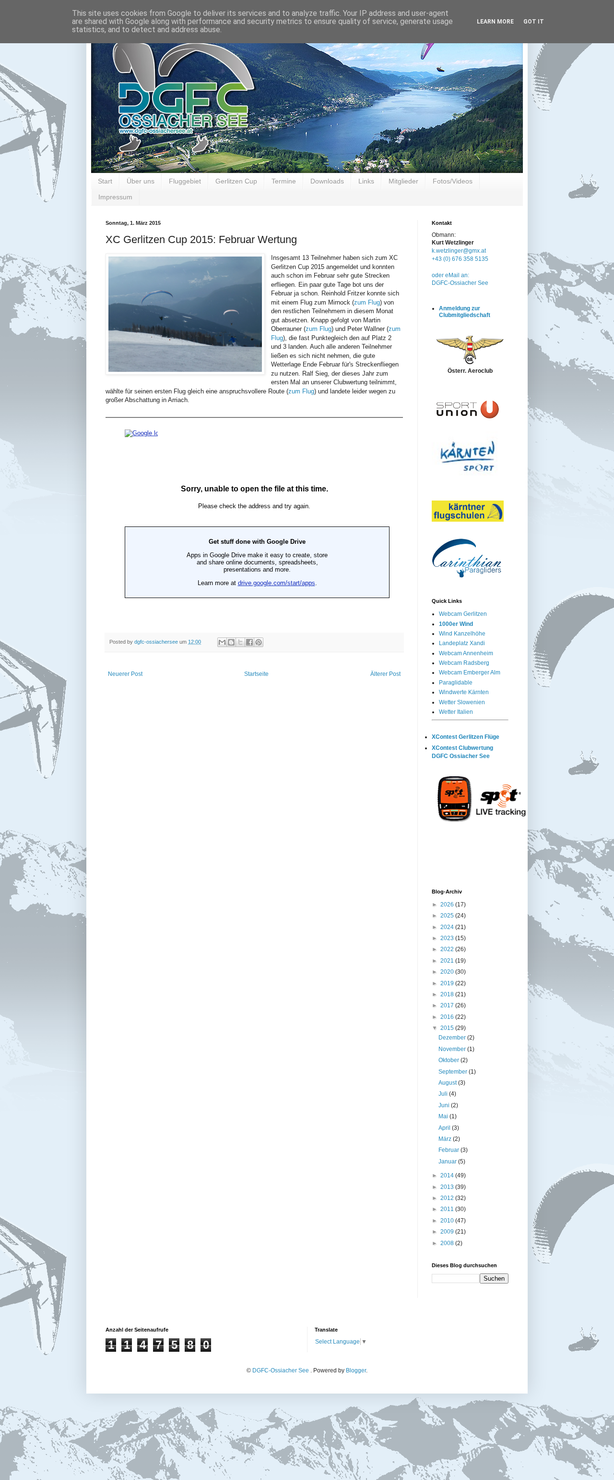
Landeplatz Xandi (462, 643)
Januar (448, 1161)
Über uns (140, 181)
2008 (447, 1243)
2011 (447, 1209)
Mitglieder (403, 181)
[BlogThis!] (231, 642)
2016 (447, 1017)
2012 (447, 1198)
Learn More (495, 21)
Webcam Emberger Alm (469, 672)
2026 (447, 904)
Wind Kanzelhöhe (462, 633)
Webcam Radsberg (464, 663)
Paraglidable (455, 682)
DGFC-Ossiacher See (460, 283)
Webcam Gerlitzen (463, 614)
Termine (284, 181)
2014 (447, 1175)
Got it (533, 21)
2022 (447, 949)
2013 (447, 1187)
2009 (447, 1231)
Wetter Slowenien (462, 702)
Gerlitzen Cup (236, 181)
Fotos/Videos (452, 181)
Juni (444, 1105)
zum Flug (367, 302)
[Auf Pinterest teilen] (258, 642)
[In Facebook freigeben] (249, 642)
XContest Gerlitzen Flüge (465, 737)
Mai (443, 1116)
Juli (443, 1093)
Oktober (449, 1060)
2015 (447, 1028)
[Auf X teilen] (240, 642)
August (448, 1082)
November (452, 1049)
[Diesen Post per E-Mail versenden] (222, 642)
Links (366, 181)
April (445, 1128)
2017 (447, 1005)
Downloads (327, 181)
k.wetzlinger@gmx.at (459, 250)
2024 (447, 927)
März (445, 1139)
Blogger (356, 1370)
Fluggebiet (185, 181)
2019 (447, 983)
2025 (447, 915)
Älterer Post (385, 674)
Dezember (452, 1037)
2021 (447, 960)
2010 (447, 1220)
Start (105, 181)
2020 (447, 971)
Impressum (115, 197)
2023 (447, 938)
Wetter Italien (456, 712)
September (453, 1071)
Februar (449, 1150)
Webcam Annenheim (466, 653)
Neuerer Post (125, 674)
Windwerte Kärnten (464, 692)
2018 (447, 994)
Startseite (256, 674)
